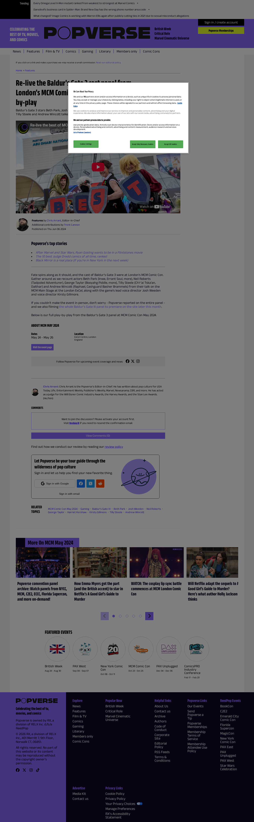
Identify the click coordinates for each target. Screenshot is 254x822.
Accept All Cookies (170, 144)
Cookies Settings (86, 144)
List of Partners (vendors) (82, 132)
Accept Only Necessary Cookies (142, 144)
